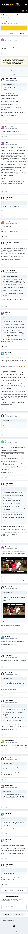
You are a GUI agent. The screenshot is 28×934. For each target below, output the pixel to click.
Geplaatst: (11, 40)
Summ (7, 39)
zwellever (8, 839)
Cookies (19, 930)
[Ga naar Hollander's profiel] (2, 222)
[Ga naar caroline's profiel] (2, 637)
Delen (7, 914)
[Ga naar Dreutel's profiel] (2, 547)
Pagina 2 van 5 (12, 33)
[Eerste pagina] (2, 33)
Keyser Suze (9, 785)
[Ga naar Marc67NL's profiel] (2, 353)
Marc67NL (8, 352)
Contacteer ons (11, 930)
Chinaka (7, 142)
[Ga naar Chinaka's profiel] (2, 143)
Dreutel (7, 547)
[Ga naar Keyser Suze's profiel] (2, 786)
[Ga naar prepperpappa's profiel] (2, 741)
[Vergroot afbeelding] (19, 259)
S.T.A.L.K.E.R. (9, 126)
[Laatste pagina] (26, 33)
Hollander (8, 222)
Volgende (21, 33)
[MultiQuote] (2, 54)
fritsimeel (8, 441)
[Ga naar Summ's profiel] (2, 39)
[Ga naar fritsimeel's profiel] (2, 441)
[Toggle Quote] (3, 84)
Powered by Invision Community (14, 931)
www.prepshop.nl (16, 63)
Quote (6, 53)
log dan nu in (16, 899)
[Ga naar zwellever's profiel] (2, 840)
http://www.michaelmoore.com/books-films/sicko (12, 452)
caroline (7, 636)
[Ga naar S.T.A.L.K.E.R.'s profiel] (2, 127)
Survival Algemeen (13, 23)
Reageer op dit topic (14, 28)
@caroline (12, 689)
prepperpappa (9, 740)
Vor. (5, 33)
